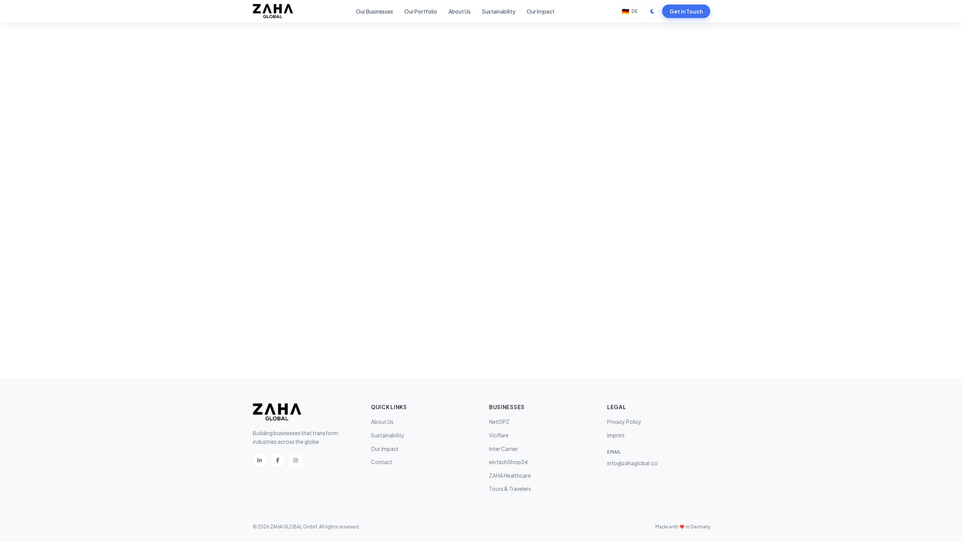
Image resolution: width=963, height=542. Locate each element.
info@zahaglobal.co (632, 463)
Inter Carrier (503, 448)
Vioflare (499, 435)
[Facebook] (277, 460)
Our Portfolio (420, 11)
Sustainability (498, 11)
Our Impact (540, 11)
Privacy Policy (624, 421)
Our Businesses (374, 11)
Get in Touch (686, 11)
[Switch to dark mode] (652, 11)
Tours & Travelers (510, 488)
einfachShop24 (508, 461)
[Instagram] (295, 460)
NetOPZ (499, 421)
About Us (459, 11)
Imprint (616, 435)
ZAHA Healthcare (510, 475)
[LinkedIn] (259, 460)
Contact (381, 461)
